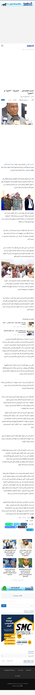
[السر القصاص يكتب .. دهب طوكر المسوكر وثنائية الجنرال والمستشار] (30, 332)
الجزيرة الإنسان (29, 164)
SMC (21, 686)
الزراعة (24, 517)
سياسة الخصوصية (9, 670)
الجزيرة (28, 517)
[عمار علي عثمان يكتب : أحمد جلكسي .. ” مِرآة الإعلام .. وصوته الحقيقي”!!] (30, 324)
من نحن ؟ (20, 670)
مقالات (3, 99)
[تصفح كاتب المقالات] (33, 100)
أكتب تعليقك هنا (17, 595)
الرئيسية (28, 670)
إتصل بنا (17, 676)
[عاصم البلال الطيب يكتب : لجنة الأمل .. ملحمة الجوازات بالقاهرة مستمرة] (10, 563)
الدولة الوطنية (10, 164)
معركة (20, 517)
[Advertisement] (17, 25)
